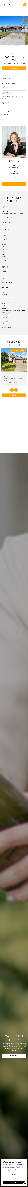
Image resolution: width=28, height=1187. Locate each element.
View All (14, 395)
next (16, 390)
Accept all (14, 1182)
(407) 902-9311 (14, 173)
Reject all (14, 1174)
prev (12, 390)
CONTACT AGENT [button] (14, 184)
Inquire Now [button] (14, 68)
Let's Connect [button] (14, 1055)
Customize (14, 1178)
